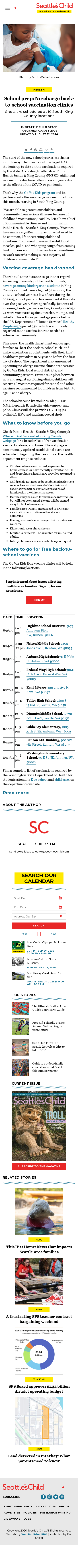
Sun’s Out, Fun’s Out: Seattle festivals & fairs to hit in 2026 (48, 1046)
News (39, 1240)
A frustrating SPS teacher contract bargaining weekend (39, 1318)
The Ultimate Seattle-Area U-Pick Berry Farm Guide (49, 1008)
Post (24, 934)
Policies (30, 1512)
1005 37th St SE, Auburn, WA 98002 (48, 729)
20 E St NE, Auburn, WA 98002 (50, 759)
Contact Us (46, 1506)
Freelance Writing (55, 1512)
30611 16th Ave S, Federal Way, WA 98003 (50, 674)
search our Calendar (39, 878)
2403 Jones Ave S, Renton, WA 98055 (49, 645)
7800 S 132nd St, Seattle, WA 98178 (46, 702)
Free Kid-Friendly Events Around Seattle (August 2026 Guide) (48, 1026)
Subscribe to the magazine (39, 1166)
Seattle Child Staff (41, 127)
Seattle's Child (36, 1530)
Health (39, 89)
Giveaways (12, 1518)
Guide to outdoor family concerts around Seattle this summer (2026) (47, 1067)
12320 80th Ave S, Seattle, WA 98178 (49, 715)
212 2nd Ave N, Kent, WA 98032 (47, 689)
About (64, 1506)
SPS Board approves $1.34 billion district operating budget (39, 1388)
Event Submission (18, 1506)
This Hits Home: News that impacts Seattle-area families (39, 1249)
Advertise (12, 1512)
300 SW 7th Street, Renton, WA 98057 (49, 742)
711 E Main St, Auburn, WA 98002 (50, 658)
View (53, 934)
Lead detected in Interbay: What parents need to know (39, 1458)
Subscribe (11, 1497)
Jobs (28, 1518)
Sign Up (39, 600)
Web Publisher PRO (34, 1534)
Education (39, 1379)
